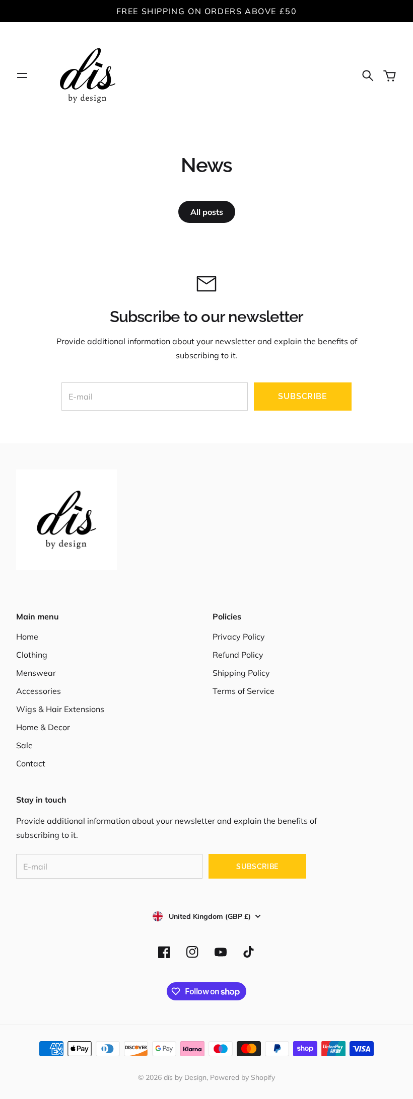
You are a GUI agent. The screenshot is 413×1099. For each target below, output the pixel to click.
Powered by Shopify (242, 1077)
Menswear (36, 673)
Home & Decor (43, 727)
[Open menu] (22, 75)
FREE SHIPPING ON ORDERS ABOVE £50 (206, 11)
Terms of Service (243, 691)
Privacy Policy (239, 637)
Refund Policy (238, 655)
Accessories (38, 691)
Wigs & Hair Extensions (60, 709)
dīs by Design (185, 1077)
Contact (30, 763)
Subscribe (302, 396)
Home (27, 637)
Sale (24, 745)
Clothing (31, 655)
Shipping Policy (241, 673)
